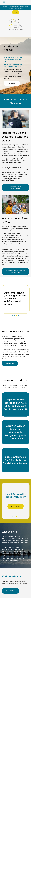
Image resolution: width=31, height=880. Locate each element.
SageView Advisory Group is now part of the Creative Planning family (15, 7)
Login (15, 12)
